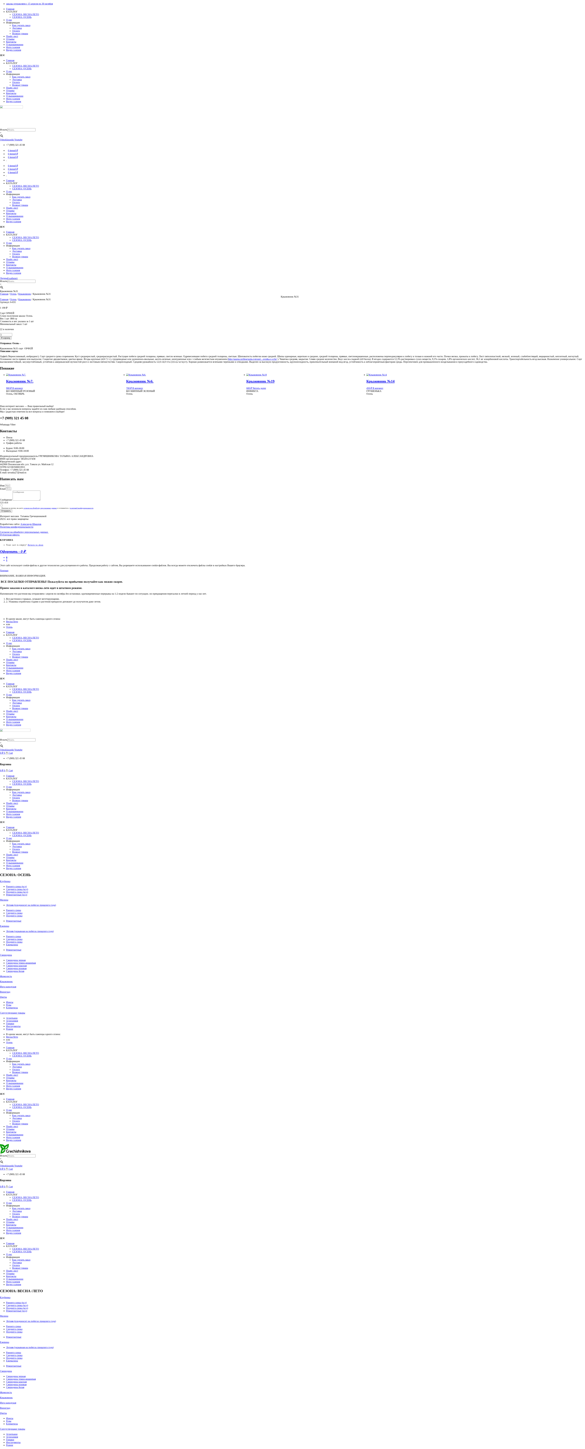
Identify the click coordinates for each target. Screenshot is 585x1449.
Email (3, 489)
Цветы (3, 997)
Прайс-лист (12, 36)
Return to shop (35, 545)
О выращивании (14, 44)
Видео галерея (13, 50)
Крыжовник (24, 294)
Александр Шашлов (30, 524)
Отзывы (10, 39)
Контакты (11, 41)
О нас (9, 20)
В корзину (5, 338)
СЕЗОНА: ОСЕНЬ (22, 17)
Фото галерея (13, 47)
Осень (13, 294)
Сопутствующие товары (12, 1013)
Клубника (5, 881)
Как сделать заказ (21, 25)
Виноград (5, 992)
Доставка (17, 28)
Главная (10, 9)
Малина (4, 900)
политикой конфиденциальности (81, 508)
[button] (292, 55)
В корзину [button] (17, 388)
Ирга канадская (8, 986)
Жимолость (6, 976)
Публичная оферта (10, 534)
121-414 (4, 502)
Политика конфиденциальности (16, 527)
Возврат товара (20, 33)
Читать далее (259, 388)
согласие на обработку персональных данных (40, 508)
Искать (3, 129)
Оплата (16, 31)
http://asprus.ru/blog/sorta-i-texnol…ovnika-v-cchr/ (252, 359)
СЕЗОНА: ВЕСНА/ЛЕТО (25, 14)
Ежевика (4, 926)
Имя (2, 485)
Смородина (6, 955)
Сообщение (6, 499)
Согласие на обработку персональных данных (24, 532)
